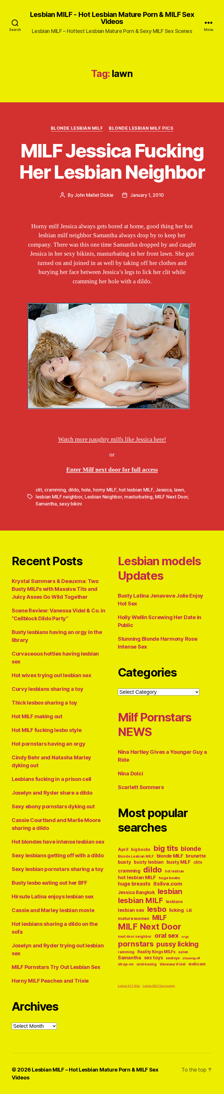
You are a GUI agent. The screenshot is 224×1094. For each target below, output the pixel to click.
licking (176, 910)
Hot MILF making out (37, 716)
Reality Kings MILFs (156, 951)
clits (197, 862)
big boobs (140, 849)
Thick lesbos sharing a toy (44, 703)
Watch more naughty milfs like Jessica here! (112, 439)
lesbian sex (131, 910)
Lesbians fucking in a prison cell (51, 779)
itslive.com (167, 883)
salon (183, 952)
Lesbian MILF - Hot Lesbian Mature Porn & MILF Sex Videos (112, 18)
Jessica (163, 490)
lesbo (157, 909)
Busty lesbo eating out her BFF (49, 883)
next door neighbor (135, 937)
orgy (184, 937)
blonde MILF (170, 856)
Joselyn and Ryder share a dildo (52, 793)
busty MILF (178, 862)
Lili (189, 910)
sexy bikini (70, 504)
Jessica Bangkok (136, 892)
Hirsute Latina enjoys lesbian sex (53, 896)
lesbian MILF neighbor (59, 497)
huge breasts (134, 884)
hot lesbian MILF (136, 490)
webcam (196, 964)
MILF (159, 917)
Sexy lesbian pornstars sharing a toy (57, 869)
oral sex (167, 935)
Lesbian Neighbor (103, 497)
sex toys (153, 957)
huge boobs (169, 878)
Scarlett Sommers (141, 787)
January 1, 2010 (147, 195)
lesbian (170, 891)
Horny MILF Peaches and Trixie (50, 981)
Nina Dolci (130, 773)
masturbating (138, 497)
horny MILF (104, 490)
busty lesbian (149, 862)
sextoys (172, 958)
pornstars (136, 943)
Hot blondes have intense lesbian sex (58, 842)
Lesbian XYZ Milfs (129, 986)
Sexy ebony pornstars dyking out (53, 806)
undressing (146, 964)
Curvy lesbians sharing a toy (47, 689)
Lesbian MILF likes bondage (159, 986)
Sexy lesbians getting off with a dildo (58, 855)
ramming (126, 952)
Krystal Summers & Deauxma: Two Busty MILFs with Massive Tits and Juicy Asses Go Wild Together (55, 589)
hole (86, 490)
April (123, 849)
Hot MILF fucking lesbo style (46, 730)
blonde (191, 848)
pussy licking (177, 944)
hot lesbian (174, 871)
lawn (179, 490)
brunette (196, 856)
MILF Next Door (171, 497)
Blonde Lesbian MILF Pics (141, 128)
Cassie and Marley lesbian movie (53, 910)
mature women (133, 918)
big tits (165, 848)
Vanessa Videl (173, 964)
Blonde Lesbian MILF (77, 128)
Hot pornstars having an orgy (48, 744)
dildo (73, 490)
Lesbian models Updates (159, 568)
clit (39, 490)
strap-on (126, 964)
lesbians (174, 901)
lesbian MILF (140, 900)
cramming (55, 490)
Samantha (46, 504)
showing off (191, 958)
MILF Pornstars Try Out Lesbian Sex (56, 967)
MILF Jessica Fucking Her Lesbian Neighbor (112, 161)
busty (124, 862)
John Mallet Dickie (93, 195)
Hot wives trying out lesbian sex (51, 675)
